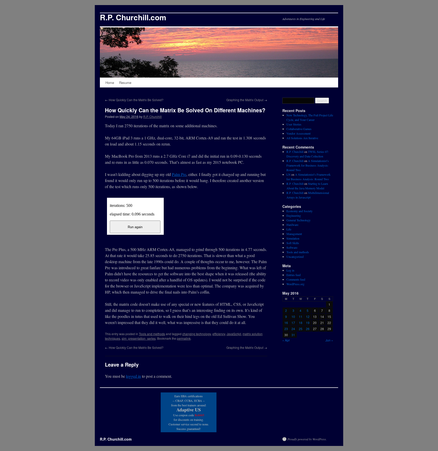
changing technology (196, 334)
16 (286, 322)
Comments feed (295, 279)
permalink (184, 338)
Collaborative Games (299, 129)
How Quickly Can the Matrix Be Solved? (134, 100)
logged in (133, 376)
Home (109, 82)
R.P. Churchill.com (133, 17)
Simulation (292, 238)
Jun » (329, 340)
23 (286, 329)
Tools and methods (152, 334)
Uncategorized (295, 257)
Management (294, 234)
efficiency (218, 334)
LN (288, 174)
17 (293, 322)
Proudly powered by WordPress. (307, 439)
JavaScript (234, 334)
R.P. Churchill (152, 116)
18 (300, 322)
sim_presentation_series (139, 338)
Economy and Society (299, 211)
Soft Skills (292, 243)
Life (288, 229)
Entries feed (293, 275)
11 (300, 316)
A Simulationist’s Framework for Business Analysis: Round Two (307, 165)
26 (307, 329)
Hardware (292, 225)
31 (293, 335)
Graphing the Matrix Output (246, 100)
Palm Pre (179, 174)
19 (307, 322)
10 (293, 316)
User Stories (293, 124)
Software (291, 247)
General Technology (298, 220)
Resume (125, 82)
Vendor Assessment (298, 133)
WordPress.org (295, 284)
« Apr (286, 340)
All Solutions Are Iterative (302, 138)
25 (300, 329)
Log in (290, 270)
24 (293, 329)
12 (307, 316)
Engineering (293, 215)
